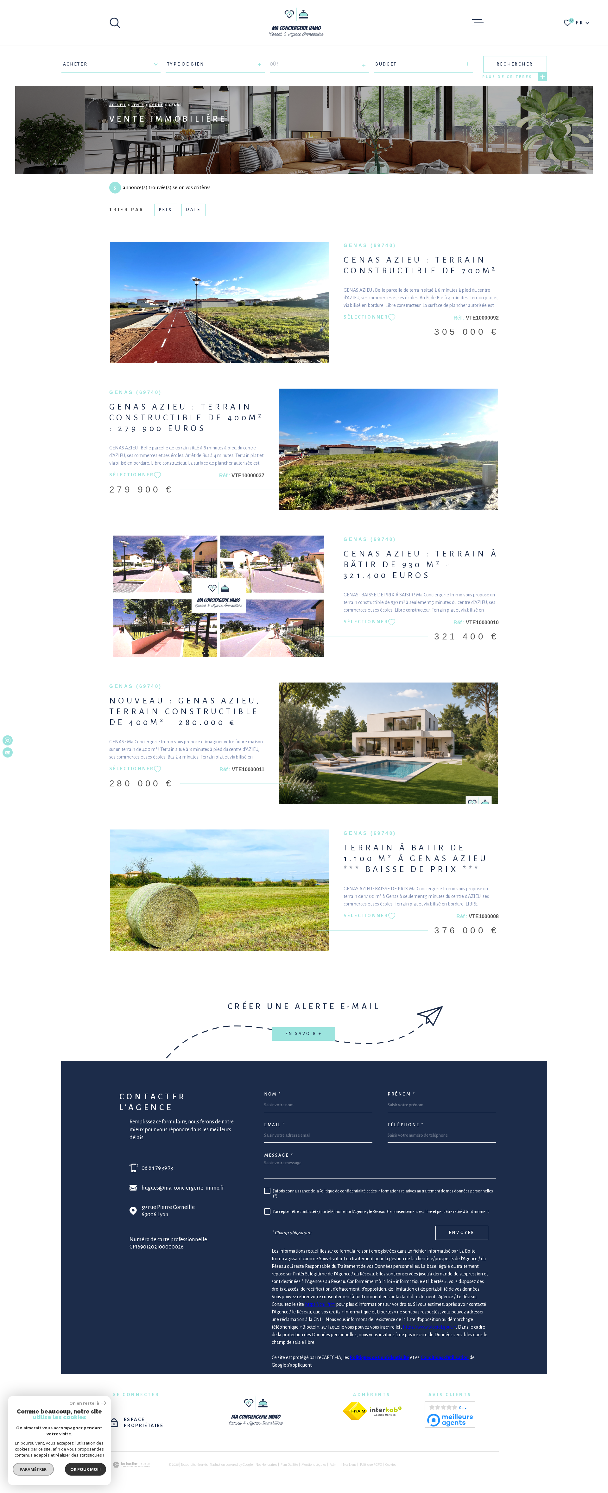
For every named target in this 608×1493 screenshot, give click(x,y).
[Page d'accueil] (296, 22)
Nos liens (349, 1464)
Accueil (117, 105)
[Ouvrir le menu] (478, 23)
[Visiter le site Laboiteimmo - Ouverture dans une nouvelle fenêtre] (131, 1465)
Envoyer (462, 1232)
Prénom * (401, 1094)
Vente (137, 105)
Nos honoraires (266, 1464)
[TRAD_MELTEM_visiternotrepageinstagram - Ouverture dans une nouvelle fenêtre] (8, 740)
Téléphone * (406, 1124)
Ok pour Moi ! (85, 1469)
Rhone (156, 105)
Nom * (272, 1094)
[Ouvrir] (115, 23)
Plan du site (289, 1464)
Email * (274, 1124)
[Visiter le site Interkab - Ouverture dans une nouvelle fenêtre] (386, 1411)
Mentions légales (313, 1464)
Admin (334, 1464)
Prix (165, 209)
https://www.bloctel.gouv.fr (429, 1327)
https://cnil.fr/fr (320, 1304)
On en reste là (84, 1403)
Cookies (390, 1464)
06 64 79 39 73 (157, 1168)
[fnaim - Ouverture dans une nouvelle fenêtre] (355, 1411)
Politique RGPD (371, 1464)
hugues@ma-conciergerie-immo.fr (183, 1188)
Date (193, 209)
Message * (278, 1155)
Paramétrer (33, 1469)
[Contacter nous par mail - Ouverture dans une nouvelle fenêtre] (8, 752)
